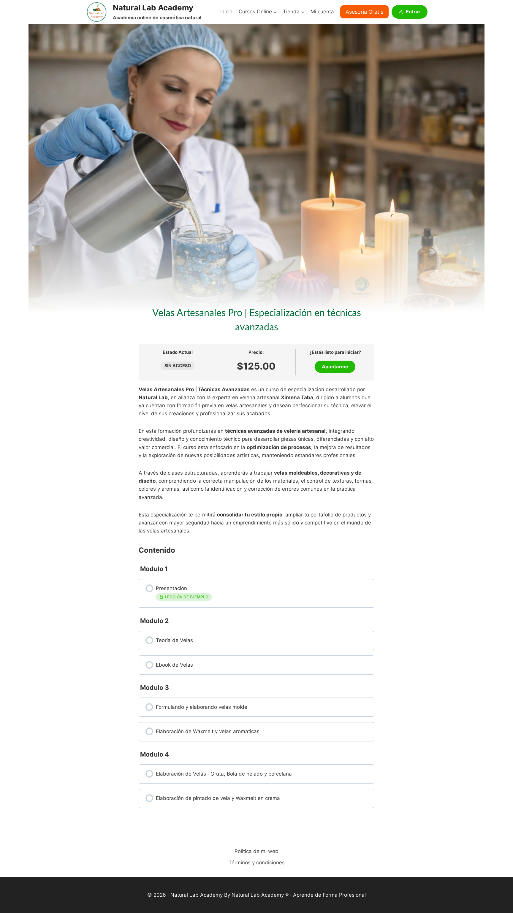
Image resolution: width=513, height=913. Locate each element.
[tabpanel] (256, 460)
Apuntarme (335, 367)
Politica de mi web (256, 851)
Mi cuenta (322, 12)
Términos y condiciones (257, 863)
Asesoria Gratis (364, 12)
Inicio (226, 12)
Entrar (413, 12)
